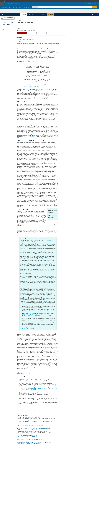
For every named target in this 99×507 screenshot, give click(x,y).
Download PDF (23, 32)
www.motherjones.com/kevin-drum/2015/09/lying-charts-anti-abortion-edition (34, 382)
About (28, 14)
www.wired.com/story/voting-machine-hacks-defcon (32, 314)
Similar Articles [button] (6, 29)
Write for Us (34, 14)
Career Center (16, 1)
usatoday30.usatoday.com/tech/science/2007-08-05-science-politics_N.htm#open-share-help (37, 395)
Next (12, 22)
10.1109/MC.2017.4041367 (28, 26)
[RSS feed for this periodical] (97, 14)
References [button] (5, 27)
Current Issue (10, 14)
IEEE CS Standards (9, 1)
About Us (22, 1)
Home (18, 18)
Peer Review (42, 14)
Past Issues (17, 14)
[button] (93, 1)
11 (48, 365)
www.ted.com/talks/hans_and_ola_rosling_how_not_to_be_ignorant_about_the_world (39, 385)
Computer (4, 14)
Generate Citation (42, 32)
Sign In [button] (96, 1)
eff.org (44, 298)
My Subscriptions (6, 7)
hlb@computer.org (31, 410)
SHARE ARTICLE (33, 32)
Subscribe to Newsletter (30, 1)
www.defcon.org (51, 240)
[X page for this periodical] (92, 14)
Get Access (50, 14)
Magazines (23, 18)
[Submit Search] (94, 7)
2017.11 (32, 18)
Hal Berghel (19, 30)
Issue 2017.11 (23, 14)
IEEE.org (3, 1)
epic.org (36, 305)
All (34, 7)
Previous (4, 22)
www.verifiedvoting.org (43, 303)
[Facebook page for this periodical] (95, 14)
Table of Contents (6, 24)
